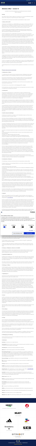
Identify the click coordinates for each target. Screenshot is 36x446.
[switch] (13, 227)
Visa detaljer (31, 230)
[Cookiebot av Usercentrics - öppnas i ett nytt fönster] (31, 212)
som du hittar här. (10, 197)
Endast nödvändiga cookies (17, 233)
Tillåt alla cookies (29, 233)
